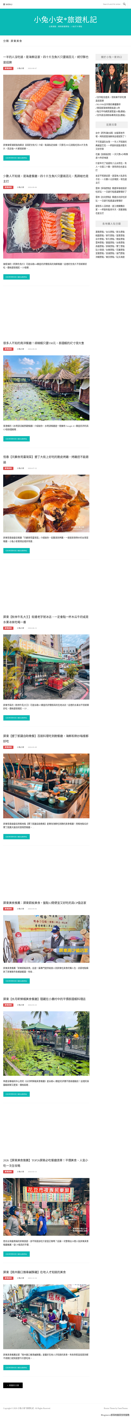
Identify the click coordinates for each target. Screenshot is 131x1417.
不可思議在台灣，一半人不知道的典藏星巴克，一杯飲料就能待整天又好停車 (111, 145)
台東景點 (110, 250)
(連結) (122, 111)
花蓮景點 (120, 250)
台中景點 (100, 239)
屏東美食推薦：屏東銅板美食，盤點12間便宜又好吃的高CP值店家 (44, 903)
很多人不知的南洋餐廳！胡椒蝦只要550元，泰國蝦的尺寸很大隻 (43, 343)
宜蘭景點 (100, 253)
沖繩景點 (100, 257)
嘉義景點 (110, 242)
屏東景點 (110, 246)
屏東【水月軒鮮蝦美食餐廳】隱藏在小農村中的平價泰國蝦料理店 (44, 999)
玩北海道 (120, 257)
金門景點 (120, 253)
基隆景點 (100, 232)
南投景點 (120, 239)
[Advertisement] (46, 314)
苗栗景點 (120, 235)
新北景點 (120, 232)
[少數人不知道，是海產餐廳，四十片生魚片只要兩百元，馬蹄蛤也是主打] (46, 226)
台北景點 (110, 232)
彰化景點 (110, 239)
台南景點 (120, 242)
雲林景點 (100, 242)
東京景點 (110, 257)
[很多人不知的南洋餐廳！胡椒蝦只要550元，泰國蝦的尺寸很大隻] (46, 387)
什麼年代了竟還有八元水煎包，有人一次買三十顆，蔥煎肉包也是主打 (111, 167)
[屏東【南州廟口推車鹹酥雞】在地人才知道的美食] (46, 1316)
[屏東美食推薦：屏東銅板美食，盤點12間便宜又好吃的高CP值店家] (46, 938)
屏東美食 (8, 68)
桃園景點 (100, 235)
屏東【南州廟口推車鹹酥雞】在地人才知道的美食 (34, 1272)
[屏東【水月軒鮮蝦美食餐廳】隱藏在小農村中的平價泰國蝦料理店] (46, 1043)
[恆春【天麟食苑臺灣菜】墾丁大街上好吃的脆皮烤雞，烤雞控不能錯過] (46, 503)
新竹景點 (110, 235)
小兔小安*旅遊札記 (65, 20)
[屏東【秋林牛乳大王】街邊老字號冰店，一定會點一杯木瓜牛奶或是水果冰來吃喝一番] (46, 667)
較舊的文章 (14, 1385)
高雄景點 (100, 246)
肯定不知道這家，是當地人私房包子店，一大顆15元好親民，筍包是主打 (111, 179)
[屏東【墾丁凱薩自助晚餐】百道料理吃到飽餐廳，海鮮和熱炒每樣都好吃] (46, 785)
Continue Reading (16, 158)
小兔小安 (20, 68)
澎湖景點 (110, 253)
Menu (9, 4)
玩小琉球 (100, 250)
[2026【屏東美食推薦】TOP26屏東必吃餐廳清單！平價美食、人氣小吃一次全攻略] (46, 1206)
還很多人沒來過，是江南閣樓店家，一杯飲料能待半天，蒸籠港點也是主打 (111, 209)
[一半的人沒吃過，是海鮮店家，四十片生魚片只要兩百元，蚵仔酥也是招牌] (46, 107)
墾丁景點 (120, 246)
